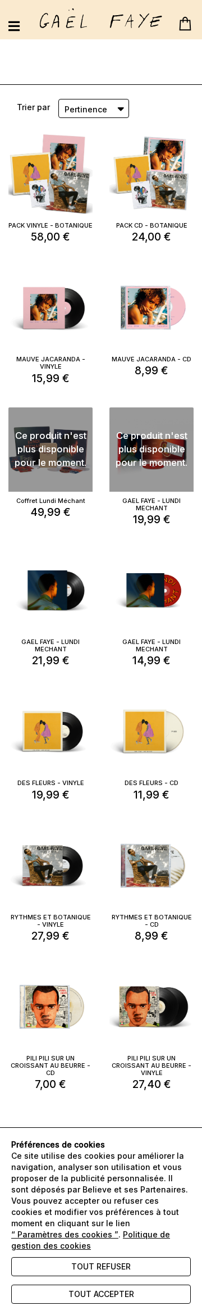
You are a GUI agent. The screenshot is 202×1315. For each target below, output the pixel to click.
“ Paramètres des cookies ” (64, 1234)
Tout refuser (101, 1266)
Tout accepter (101, 1294)
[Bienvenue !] (101, 18)
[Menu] (14, 26)
